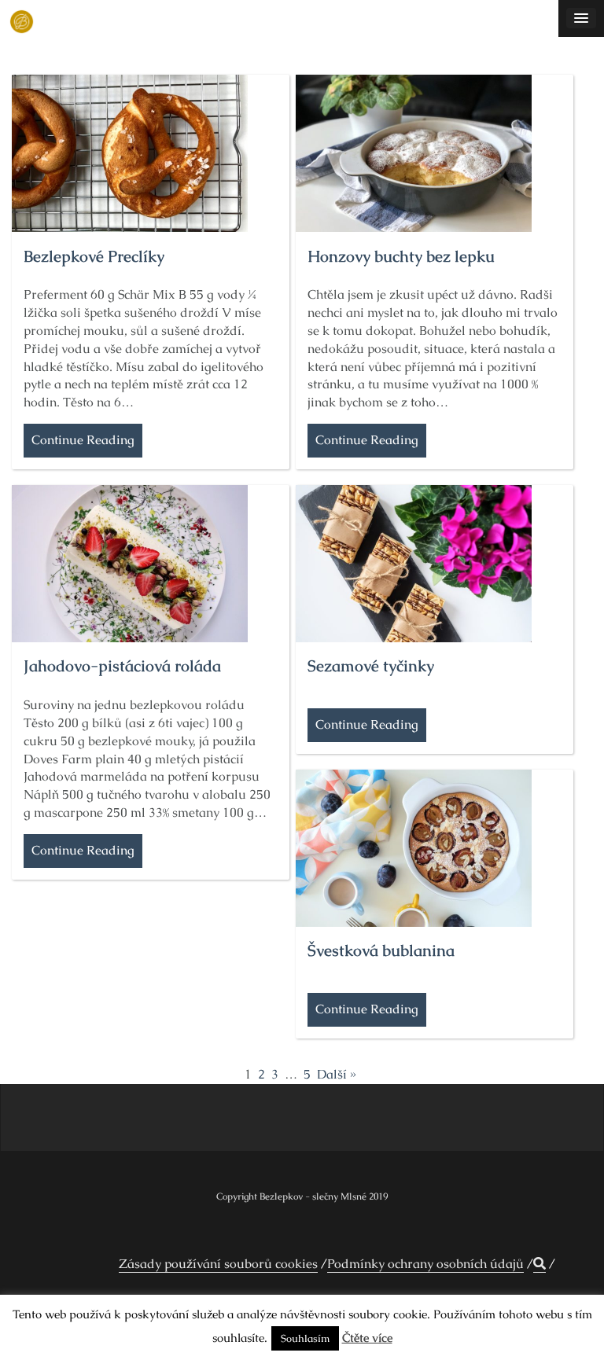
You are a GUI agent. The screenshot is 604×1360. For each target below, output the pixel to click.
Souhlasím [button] (305, 1338)
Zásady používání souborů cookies (218, 1263)
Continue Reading (82, 440)
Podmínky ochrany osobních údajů (425, 1263)
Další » (336, 1074)
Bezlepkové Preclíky (94, 256)
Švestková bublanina (381, 950)
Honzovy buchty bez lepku (401, 256)
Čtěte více (367, 1337)
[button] (539, 1264)
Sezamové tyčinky (371, 666)
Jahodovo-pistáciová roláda (122, 666)
